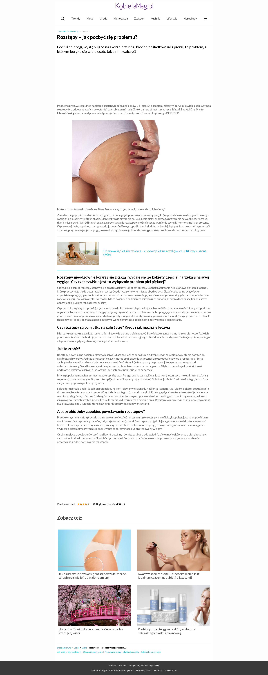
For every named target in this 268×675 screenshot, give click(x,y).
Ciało (84, 647)
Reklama (122, 665)
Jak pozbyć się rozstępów (69, 652)
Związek (139, 18)
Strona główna (64, 647)
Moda (90, 18)
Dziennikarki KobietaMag (68, 31)
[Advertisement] (134, 78)
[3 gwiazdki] (83, 504)
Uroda (103, 18)
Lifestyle (172, 18)
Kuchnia (155, 18)
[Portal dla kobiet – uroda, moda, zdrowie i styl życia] (134, 7)
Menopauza (120, 18)
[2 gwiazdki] (81, 504)
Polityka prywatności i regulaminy (144, 665)
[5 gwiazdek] (88, 504)
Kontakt (112, 665)
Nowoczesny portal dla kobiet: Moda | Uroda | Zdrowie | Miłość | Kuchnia (127, 670)
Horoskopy (190, 18)
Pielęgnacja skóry (113, 652)
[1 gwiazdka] (78, 504)
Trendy (75, 18)
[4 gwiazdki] (86, 504)
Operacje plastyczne (93, 652)
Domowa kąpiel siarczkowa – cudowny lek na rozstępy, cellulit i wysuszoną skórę (154, 252)
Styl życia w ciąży (131, 652)
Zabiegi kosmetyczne (151, 652)
